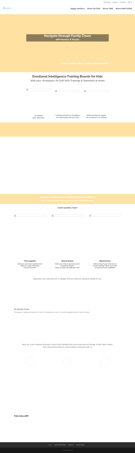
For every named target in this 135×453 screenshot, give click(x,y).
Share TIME (108, 9)
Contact (123, 2)
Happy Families (77, 9)
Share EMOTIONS (124, 9)
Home (50, 445)
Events (115, 2)
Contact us (71, 445)
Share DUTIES (93, 9)
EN (129, 2)
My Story (107, 2)
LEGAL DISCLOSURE (60, 445)
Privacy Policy (80, 445)
